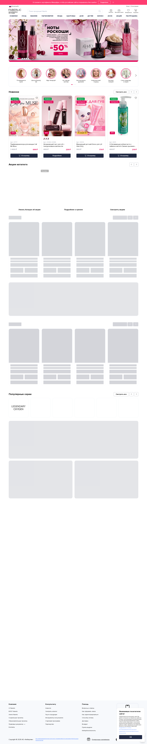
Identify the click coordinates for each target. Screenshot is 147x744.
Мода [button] (59, 16)
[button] (73, 2)
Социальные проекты (16, 718)
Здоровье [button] (70, 16)
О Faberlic (12, 708)
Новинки (14, 16)
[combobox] (63, 11)
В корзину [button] (25, 156)
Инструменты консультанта (54, 718)
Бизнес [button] (100, 16)
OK (131, 737)
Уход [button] (24, 16)
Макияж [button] (33, 16)
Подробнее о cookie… (125, 728)
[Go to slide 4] (25, 134)
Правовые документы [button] (16, 724)
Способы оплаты (87, 718)
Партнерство (49, 724)
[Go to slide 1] (72, 84)
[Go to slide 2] (73, 84)
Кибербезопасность (89, 730)
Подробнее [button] (57, 156)
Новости (48, 708)
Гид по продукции (51, 714)
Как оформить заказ (89, 711)
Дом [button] (81, 16)
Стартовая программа (52, 721)
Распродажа (131, 16)
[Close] (113, 2)
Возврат (85, 724)
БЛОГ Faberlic (13, 711)
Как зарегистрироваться (90, 714)
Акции (119, 16)
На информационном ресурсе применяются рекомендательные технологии (57, 739)
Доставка (85, 721)
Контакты (12, 727)
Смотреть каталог (51, 711)
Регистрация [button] (134, 6)
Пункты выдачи (87, 727)
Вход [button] (127, 6)
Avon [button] (110, 16)
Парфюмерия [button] (47, 16)
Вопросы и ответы (88, 708)
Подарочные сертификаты (101, 739)
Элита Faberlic (13, 714)
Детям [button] (90, 16)
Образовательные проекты (18, 721)
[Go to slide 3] (24, 134)
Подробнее (104, 2)
